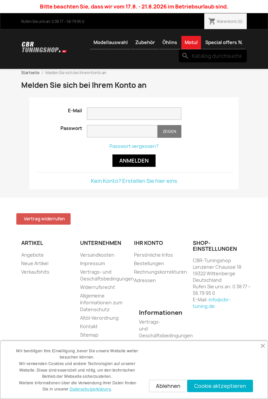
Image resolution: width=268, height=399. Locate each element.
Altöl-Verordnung (99, 318)
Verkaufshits (35, 272)
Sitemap (89, 335)
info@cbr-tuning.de (212, 302)
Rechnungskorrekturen (160, 272)
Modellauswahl (110, 42)
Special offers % (223, 42)
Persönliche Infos (153, 255)
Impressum (92, 263)
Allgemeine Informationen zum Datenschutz (101, 302)
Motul (191, 42)
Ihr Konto (148, 243)
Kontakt (89, 326)
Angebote (32, 255)
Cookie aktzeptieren (220, 386)
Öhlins (169, 42)
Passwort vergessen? (134, 146)
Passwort (71, 128)
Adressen (145, 280)
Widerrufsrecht (97, 287)
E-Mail (75, 110)
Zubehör (145, 42)
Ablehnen (168, 386)
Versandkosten (97, 255)
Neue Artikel (34, 263)
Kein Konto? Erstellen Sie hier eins (134, 180)
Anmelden (134, 160)
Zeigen (169, 131)
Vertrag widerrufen (44, 219)
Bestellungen (149, 263)
